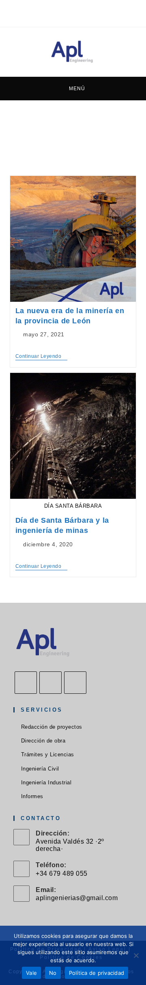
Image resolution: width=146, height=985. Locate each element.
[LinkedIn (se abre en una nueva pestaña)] (80, 12)
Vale (31, 973)
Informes (32, 796)
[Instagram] (50, 682)
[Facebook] (26, 682)
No (53, 973)
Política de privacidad (97, 973)
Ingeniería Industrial (46, 782)
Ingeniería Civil (40, 769)
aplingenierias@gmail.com (77, 897)
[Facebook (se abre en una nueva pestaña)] (57, 12)
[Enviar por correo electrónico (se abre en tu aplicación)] (90, 12)
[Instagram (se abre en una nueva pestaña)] (69, 12)
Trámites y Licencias (47, 754)
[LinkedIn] (75, 682)
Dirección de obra (43, 741)
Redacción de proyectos (51, 727)
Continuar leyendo (41, 356)
